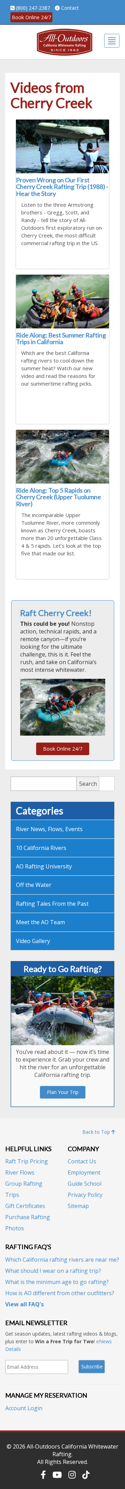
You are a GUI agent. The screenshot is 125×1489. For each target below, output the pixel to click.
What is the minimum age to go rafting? (57, 1282)
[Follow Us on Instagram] (72, 1475)
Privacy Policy (85, 1195)
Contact (70, 8)
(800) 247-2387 (33, 8)
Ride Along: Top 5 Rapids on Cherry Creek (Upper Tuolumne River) (58, 497)
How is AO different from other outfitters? (59, 1293)
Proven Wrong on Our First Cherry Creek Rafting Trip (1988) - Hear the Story (62, 187)
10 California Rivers (41, 848)
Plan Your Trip (62, 1092)
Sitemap (78, 1206)
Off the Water (33, 885)
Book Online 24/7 (31, 17)
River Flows (19, 1172)
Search (88, 784)
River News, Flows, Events (49, 829)
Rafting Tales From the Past (52, 903)
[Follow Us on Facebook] (43, 1475)
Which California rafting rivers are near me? (62, 1259)
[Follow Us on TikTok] (86, 1475)
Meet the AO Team (40, 922)
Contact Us (82, 1161)
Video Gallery (33, 941)
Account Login (23, 1408)
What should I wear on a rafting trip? (53, 1271)
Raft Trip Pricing (26, 1161)
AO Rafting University (44, 866)
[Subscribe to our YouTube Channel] (57, 1475)
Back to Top (96, 1132)
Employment (84, 1172)
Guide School (84, 1183)
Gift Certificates (25, 1206)
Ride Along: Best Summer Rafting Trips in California (61, 338)
